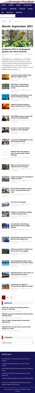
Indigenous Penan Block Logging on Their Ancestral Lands (21, 213)
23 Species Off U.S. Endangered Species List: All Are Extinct (16, 50)
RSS (2, 12)
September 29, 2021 (8, 54)
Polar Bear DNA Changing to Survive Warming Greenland (17, 378)
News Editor (20, 54)
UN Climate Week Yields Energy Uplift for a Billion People (21, 76)
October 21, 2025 (7, 324)
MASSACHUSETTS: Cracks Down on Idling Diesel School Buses (22, 273)
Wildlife (4, 9)
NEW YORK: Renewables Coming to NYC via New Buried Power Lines (21, 190)
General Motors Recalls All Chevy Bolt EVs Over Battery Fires (21, 238)
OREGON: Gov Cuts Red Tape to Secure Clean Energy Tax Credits (16, 327)
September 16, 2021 (17, 216)
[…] (19, 69)
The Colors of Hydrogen (18, 202)
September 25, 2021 (17, 99)
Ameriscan (8, 303)
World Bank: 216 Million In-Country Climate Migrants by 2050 (22, 285)
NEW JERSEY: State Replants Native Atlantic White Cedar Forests (20, 86)
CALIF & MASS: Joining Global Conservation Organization (16, 321)
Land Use (22, 9)
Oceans (30, 9)
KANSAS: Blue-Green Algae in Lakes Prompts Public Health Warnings (20, 153)
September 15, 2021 (17, 241)
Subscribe (19, 12)
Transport (13, 9)
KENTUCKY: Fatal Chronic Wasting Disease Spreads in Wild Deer (15, 308)
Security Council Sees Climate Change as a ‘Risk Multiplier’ (20, 129)
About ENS (9, 12)
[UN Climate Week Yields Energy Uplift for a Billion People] (5, 77)
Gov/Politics (28, 5)
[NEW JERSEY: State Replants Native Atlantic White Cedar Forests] (5, 86)
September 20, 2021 (17, 204)
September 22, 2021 (17, 143)
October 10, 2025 (7, 330)
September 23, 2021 (17, 132)
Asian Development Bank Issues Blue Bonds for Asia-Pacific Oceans (22, 262)
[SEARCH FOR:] (7, 15)
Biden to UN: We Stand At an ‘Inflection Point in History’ (20, 166)
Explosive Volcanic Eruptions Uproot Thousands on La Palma (21, 105)
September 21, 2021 (17, 169)
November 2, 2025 (7, 311)
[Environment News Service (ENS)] (17, 2)
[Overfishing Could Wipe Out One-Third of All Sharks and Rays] (5, 97)
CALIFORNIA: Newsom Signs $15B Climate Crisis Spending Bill (21, 117)
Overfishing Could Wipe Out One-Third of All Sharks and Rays (21, 96)
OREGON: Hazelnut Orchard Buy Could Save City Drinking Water (17, 314)
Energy (18, 5)
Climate (10, 5)
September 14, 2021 (17, 253)
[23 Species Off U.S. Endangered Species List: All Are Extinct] (17, 38)
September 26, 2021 (17, 79)
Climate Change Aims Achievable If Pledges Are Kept (22, 177)
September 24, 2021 (17, 120)
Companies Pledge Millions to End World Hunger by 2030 (22, 140)
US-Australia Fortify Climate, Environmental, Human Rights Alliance (20, 225)
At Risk (3, 5)
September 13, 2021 (17, 264)
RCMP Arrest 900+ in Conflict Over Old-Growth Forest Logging (22, 250)
